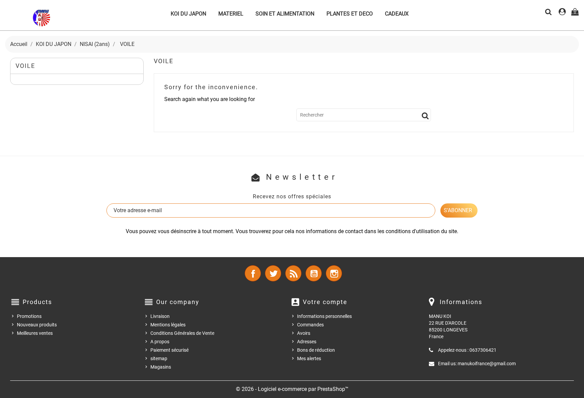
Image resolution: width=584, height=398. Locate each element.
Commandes (310, 324)
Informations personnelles (324, 316)
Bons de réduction (316, 350)
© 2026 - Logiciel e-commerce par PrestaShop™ (292, 389)
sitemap (158, 358)
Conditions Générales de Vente (182, 333)
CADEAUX (397, 13)
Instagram (334, 273)
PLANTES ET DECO (349, 13)
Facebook (253, 273)
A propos (159, 341)
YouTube (313, 273)
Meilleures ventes (35, 333)
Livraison (160, 316)
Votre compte (325, 301)
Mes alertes (309, 358)
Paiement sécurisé (169, 350)
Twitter (273, 273)
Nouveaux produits (37, 324)
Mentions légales (168, 324)
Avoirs (303, 333)
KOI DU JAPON (188, 13)
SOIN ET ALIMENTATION (285, 13)
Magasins (160, 367)
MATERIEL (230, 13)
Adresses (306, 341)
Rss (293, 273)
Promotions (29, 316)
